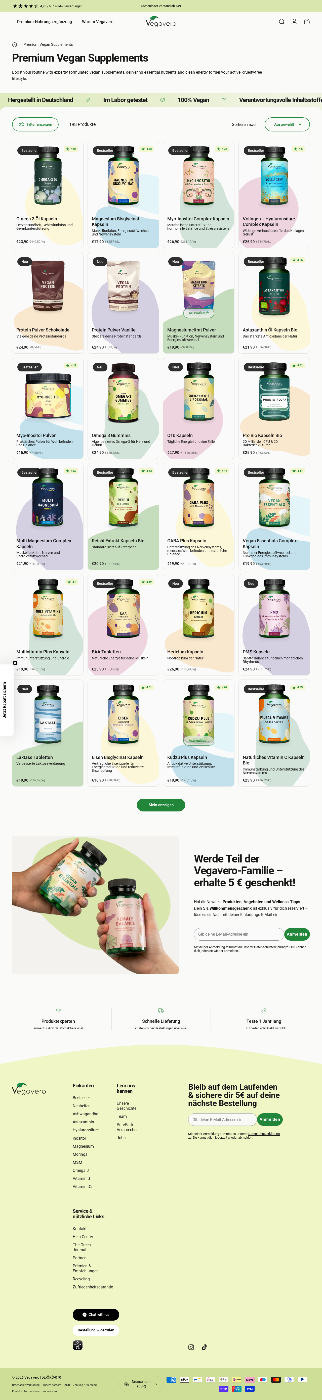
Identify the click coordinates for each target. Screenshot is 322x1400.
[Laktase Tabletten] (47, 715)
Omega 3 (81, 1170)
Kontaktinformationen (25, 1391)
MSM (77, 1162)
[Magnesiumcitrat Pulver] (198, 287)
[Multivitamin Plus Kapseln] (47, 609)
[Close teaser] (15, 662)
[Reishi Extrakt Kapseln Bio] (123, 498)
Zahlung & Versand (85, 1385)
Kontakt (80, 1228)
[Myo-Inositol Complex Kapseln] (198, 176)
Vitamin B (81, 1178)
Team (122, 1116)
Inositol (79, 1138)
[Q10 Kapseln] (198, 393)
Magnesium (83, 1146)
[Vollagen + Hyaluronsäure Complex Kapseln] (274, 176)
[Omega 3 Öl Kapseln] (47, 176)
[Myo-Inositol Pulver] (47, 393)
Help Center (83, 1236)
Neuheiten (82, 1105)
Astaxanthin (83, 1122)
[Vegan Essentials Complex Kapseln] (274, 498)
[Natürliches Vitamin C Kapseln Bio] (274, 715)
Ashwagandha (85, 1114)
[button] (7, 700)
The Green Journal (82, 1247)
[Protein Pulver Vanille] (123, 287)
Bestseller (81, 1097)
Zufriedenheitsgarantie (93, 1287)
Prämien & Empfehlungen (86, 1268)
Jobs (121, 1137)
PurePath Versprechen (128, 1127)
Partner (79, 1258)
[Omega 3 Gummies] (123, 393)
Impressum (50, 1391)
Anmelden (297, 934)
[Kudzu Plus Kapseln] (198, 715)
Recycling (81, 1279)
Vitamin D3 (83, 1186)
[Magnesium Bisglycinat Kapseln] (123, 176)
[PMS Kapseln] (274, 609)
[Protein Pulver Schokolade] (47, 287)
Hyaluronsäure (86, 1130)
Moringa (80, 1154)
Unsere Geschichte (126, 1106)
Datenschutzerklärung (270, 947)
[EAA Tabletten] (123, 609)
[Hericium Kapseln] (198, 609)
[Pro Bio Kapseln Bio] (274, 393)
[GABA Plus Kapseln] (198, 498)
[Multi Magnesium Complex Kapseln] (47, 498)
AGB (67, 1385)
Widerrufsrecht (52, 1385)
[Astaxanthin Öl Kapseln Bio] (274, 287)
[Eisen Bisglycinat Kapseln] (123, 715)
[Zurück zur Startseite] (14, 44)
